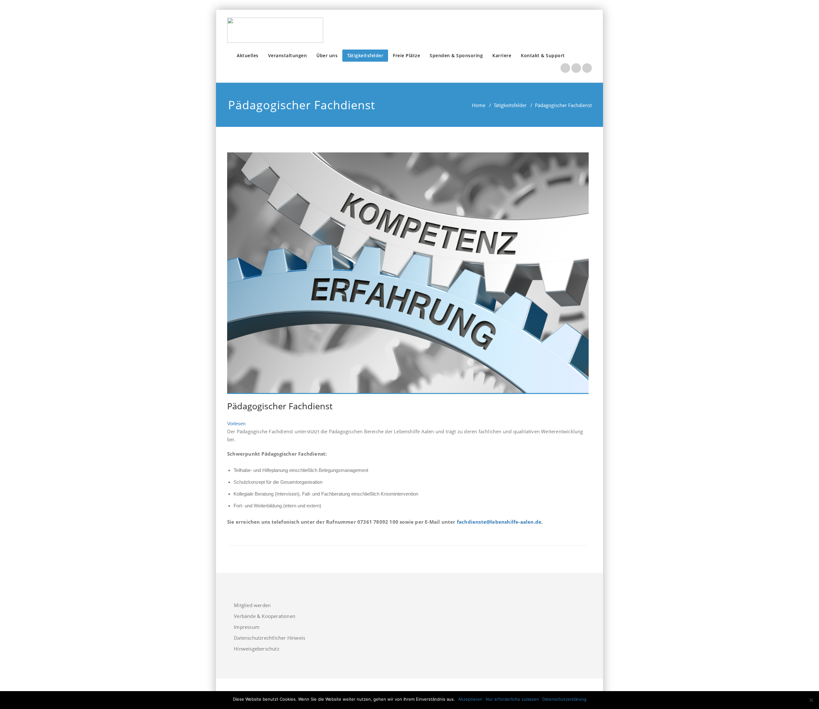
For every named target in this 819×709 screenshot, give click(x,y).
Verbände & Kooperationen (264, 616)
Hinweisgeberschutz (256, 648)
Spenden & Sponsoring (456, 55)
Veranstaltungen (287, 55)
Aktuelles (247, 55)
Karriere (501, 55)
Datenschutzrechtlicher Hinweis (269, 638)
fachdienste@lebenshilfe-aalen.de (499, 522)
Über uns (327, 55)
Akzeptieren (470, 699)
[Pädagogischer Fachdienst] (408, 273)
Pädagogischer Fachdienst (280, 406)
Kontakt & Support (543, 55)
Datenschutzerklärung (564, 699)
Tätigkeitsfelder (365, 55)
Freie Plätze (406, 55)
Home (478, 105)
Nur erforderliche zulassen (512, 699)
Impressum (246, 627)
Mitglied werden (252, 605)
